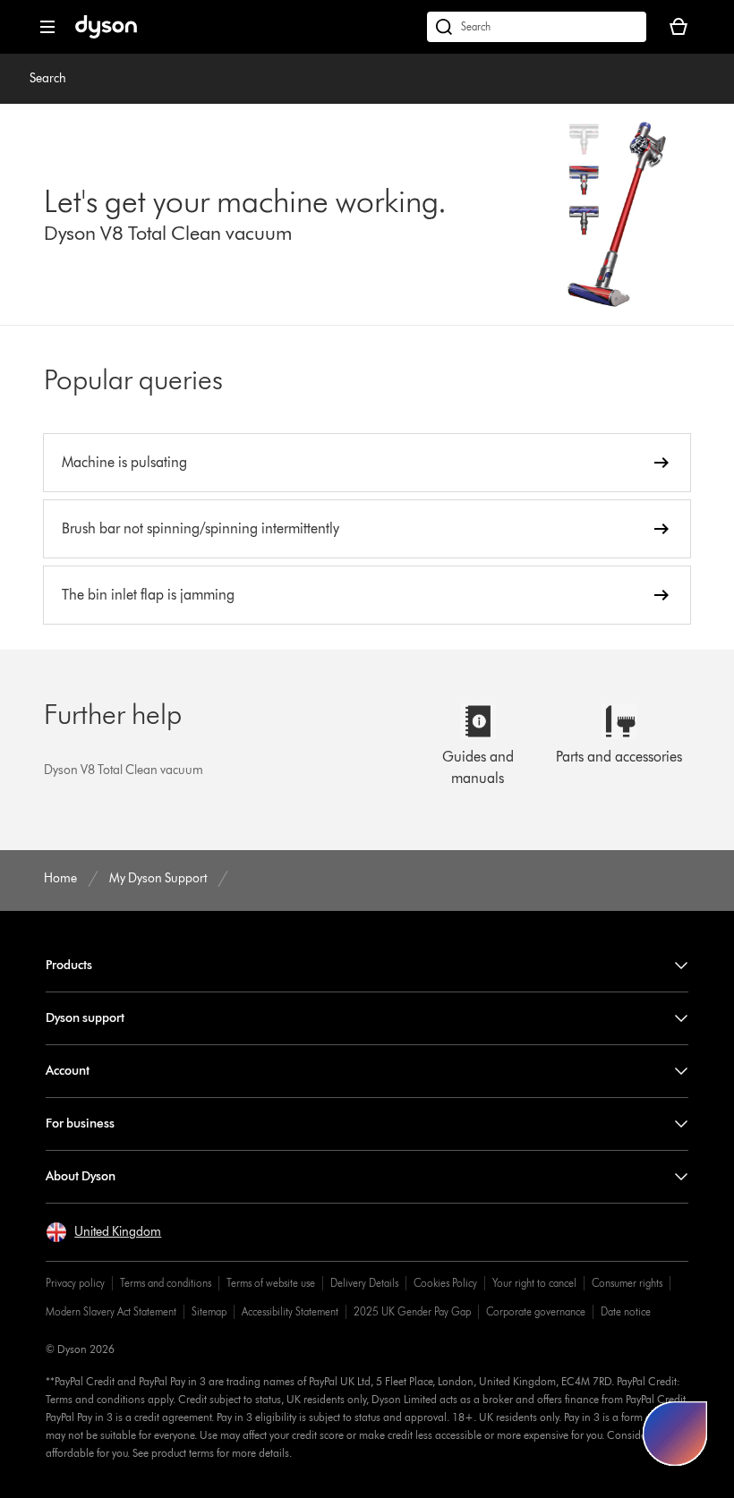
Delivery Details (364, 1282)
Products (69, 965)
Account (68, 1070)
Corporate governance (535, 1311)
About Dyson (80, 1176)
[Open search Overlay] (536, 27)
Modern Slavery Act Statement (111, 1311)
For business (80, 1123)
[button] (103, 1232)
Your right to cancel (534, 1282)
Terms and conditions (165, 1282)
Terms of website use (270, 1282)
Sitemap (209, 1311)
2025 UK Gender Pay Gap (412, 1311)
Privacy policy (75, 1282)
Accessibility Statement (290, 1311)
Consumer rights (627, 1282)
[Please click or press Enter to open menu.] (47, 26)
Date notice (626, 1311)
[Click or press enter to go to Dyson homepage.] (106, 34)
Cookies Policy (445, 1282)
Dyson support (85, 1018)
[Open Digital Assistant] (675, 1433)
